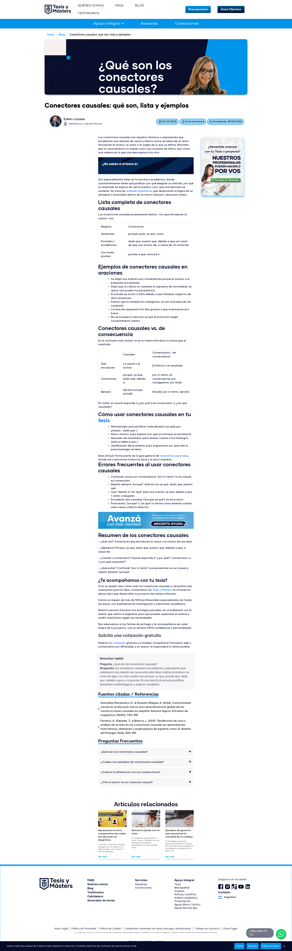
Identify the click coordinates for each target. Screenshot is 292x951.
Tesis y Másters (162, 590)
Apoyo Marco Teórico (187, 904)
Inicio (50, 34)
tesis (104, 420)
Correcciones (187, 24)
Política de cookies (270, 946)
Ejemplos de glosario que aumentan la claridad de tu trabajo (179, 833)
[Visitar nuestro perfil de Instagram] (227, 886)
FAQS (119, 5)
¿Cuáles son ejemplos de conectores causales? (132, 762)
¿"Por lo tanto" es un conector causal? (127, 782)
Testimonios (95, 892)
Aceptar (239, 946)
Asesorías (149, 24)
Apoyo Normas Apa (185, 907)
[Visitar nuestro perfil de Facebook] (220, 886)
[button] (198, 9)
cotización (119, 643)
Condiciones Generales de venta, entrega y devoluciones (158, 928)
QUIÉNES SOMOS (91, 5)
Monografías (182, 887)
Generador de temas (101, 900)
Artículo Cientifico (185, 894)
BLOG (139, 5)
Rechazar (252, 946)
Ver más (102, 857)
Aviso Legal (61, 928)
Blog (62, 34)
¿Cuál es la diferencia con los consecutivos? (130, 772)
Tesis (177, 884)
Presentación (182, 901)
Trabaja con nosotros (207, 928)
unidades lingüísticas (139, 191)
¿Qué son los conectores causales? (124, 752)
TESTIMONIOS (88, 13)
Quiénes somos (97, 884)
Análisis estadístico (186, 897)
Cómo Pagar (230, 928)
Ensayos (179, 891)
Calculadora (95, 896)
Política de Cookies (110, 928)
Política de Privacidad (83, 928)
